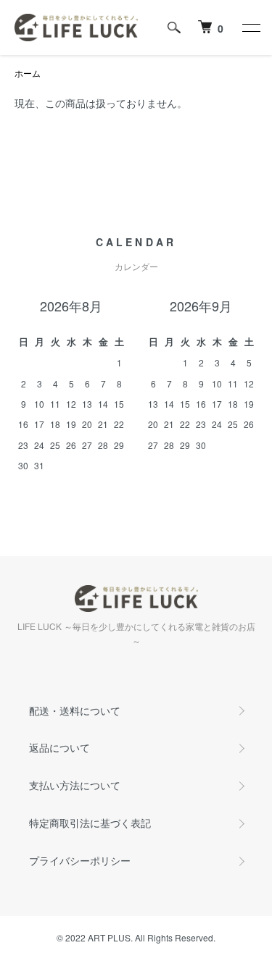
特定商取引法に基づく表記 (90, 822)
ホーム (28, 73)
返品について (59, 747)
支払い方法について (74, 785)
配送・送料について (74, 710)
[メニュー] (250, 27)
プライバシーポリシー (80, 860)
